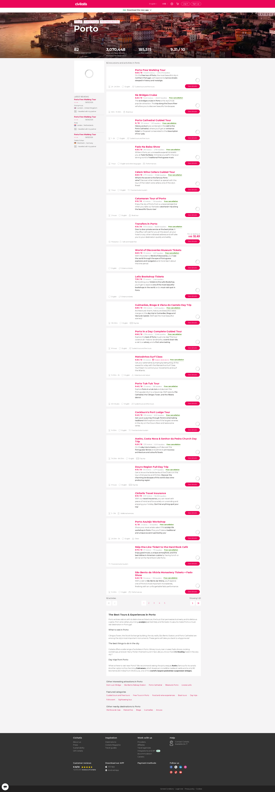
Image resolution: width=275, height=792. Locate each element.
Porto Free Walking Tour (85, 99)
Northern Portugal (91, 22)
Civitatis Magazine (112, 745)
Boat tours (182, 695)
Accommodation (145, 754)
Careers (141, 757)
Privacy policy (189, 789)
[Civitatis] (81, 4)
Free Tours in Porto (141, 695)
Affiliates (141, 745)
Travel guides (111, 748)
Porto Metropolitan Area (110, 22)
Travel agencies (144, 748)
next (192, 603)
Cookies (199, 789)
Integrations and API (146, 751)
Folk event (111, 700)
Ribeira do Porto (172, 685)
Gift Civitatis (78, 751)
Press (75, 745)
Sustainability (78, 748)
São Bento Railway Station (135, 685)
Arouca (159, 710)
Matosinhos (128, 710)
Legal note (179, 789)
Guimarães (148, 710)
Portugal (78, 22)
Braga (138, 710)
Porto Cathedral (156, 685)
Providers (142, 742)
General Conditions (167, 789)
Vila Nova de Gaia (113, 710)
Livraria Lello (187, 685)
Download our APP (114, 763)
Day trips (194, 695)
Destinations (110, 742)
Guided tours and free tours (118, 695)
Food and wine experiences (163, 695)
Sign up (196, 4)
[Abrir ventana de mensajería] (5, 786)
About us (77, 742)
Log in (185, 4)
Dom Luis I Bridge (113, 685)
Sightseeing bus (125, 700)
